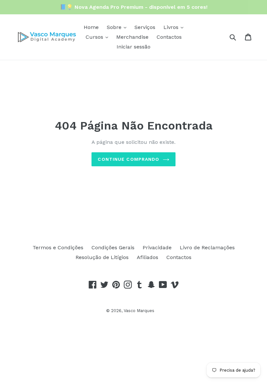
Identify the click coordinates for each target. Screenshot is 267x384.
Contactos (169, 37)
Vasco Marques (139, 310)
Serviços (144, 27)
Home (91, 27)
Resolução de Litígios (102, 257)
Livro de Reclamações (207, 247)
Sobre (115, 27)
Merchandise (132, 37)
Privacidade (157, 247)
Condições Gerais (112, 247)
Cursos (95, 37)
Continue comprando (128, 159)
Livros (171, 27)
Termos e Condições (58, 247)
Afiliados (147, 257)
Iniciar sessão (133, 47)
